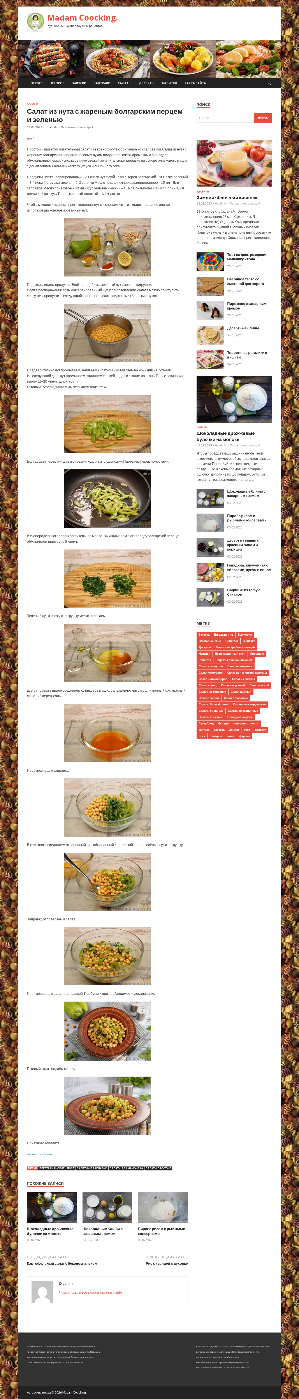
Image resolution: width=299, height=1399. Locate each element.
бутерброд (206, 723)
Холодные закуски (240, 717)
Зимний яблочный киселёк (227, 197)
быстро (223, 723)
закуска (219, 729)
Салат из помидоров (213, 679)
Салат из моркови (239, 666)
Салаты (124, 83)
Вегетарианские (52, 1168)
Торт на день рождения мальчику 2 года (247, 256)
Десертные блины (243, 328)
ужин (230, 736)
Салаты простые (158, 1168)
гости (255, 723)
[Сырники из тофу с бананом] (210, 605)
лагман (234, 729)
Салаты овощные (211, 710)
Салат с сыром (209, 698)
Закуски (79, 83)
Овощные (257, 653)
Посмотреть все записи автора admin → (92, 1292)
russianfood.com (39, 1154)
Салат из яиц (207, 685)
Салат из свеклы (243, 679)
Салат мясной (259, 685)
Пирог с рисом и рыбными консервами (247, 518)
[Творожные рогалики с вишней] (210, 368)
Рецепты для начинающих (234, 660)
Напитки (169, 83)
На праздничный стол (230, 653)
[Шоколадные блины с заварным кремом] (107, 1224)
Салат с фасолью (236, 698)
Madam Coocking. (82, 17)
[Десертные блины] (210, 343)
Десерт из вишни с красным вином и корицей (243, 544)
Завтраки (102, 83)
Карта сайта (195, 83)
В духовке (245, 634)
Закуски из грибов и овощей (235, 647)
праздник (216, 736)
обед (247, 729)
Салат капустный (233, 685)
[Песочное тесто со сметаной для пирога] (210, 294)
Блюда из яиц (223, 634)
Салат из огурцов (211, 672)
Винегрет (231, 641)
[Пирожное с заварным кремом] (210, 319)
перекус (260, 729)
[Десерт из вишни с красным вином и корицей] (210, 555)
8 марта (204, 634)
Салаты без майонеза (126, 1168)
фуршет (244, 736)
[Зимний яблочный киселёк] (234, 187)
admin (53, 127)
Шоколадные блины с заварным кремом (103, 1231)
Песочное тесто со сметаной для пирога (245, 281)
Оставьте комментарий (77, 127)
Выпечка (249, 641)
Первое (37, 83)
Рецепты (205, 660)
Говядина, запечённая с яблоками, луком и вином (249, 567)
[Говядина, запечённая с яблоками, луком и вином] (210, 581)
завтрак (204, 729)
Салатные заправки (92, 1168)
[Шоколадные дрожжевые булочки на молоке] (52, 1224)
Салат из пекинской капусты (247, 672)
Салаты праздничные (243, 710)
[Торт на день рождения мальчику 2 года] (210, 270)
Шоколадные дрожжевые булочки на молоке (50, 1231)
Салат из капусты (211, 666)
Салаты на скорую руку (249, 704)
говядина (239, 723)
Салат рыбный (241, 691)
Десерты (147, 83)
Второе (58, 83)
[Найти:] (234, 118)
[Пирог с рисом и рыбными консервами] (163, 1224)
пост (70, 1168)
